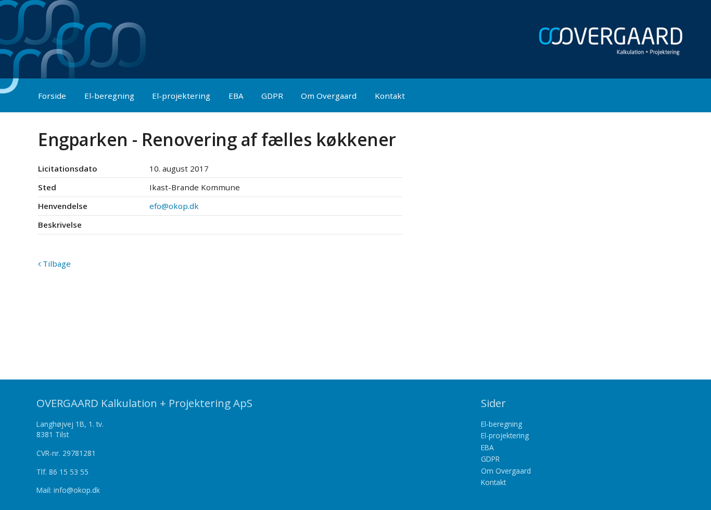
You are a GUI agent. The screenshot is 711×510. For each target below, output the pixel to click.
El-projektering (181, 95)
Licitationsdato (67, 168)
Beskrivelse (60, 224)
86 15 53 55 (68, 472)
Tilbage (56, 263)
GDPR (272, 95)
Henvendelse (62, 206)
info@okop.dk (77, 490)
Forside (52, 95)
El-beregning (109, 95)
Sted (47, 187)
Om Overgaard (329, 95)
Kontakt (390, 95)
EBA (236, 95)
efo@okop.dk (174, 206)
